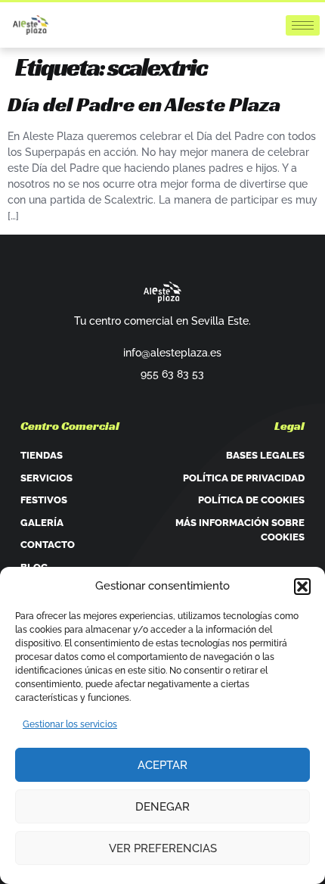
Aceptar (162, 765)
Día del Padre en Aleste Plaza (144, 104)
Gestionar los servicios (70, 724)
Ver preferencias (163, 848)
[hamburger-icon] (303, 25)
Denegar (162, 807)
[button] (302, 586)
